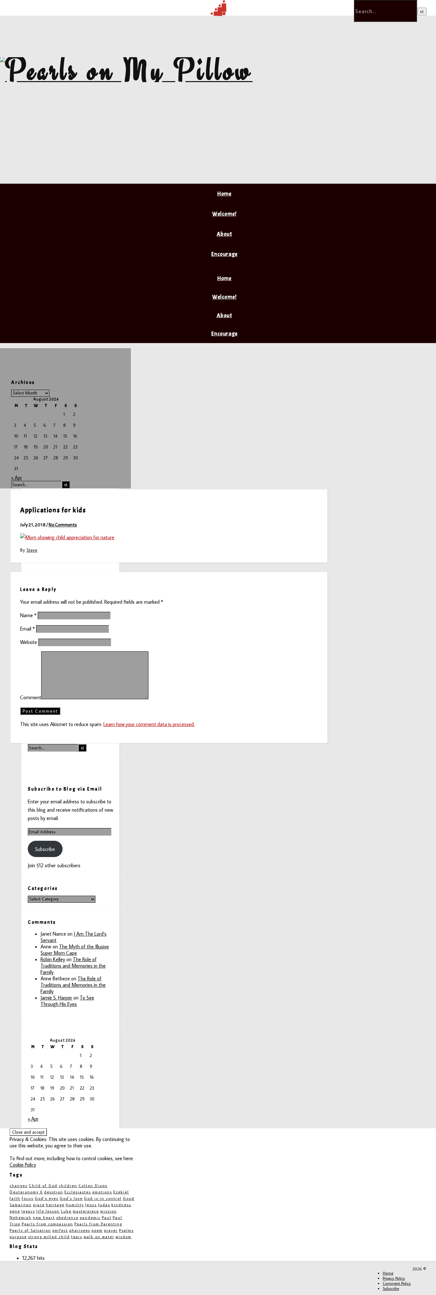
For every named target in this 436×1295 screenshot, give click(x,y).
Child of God (43, 1185)
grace (39, 1204)
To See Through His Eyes (67, 1000)
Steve (32, 550)
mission (108, 1211)
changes (18, 1185)
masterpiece (86, 1211)
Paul (106, 1217)
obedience (67, 1217)
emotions (102, 1192)
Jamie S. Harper (56, 997)
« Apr (16, 477)
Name (28, 615)
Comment (30, 697)
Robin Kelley (53, 959)
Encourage (224, 254)
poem (97, 1230)
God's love (71, 1198)
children (68, 1185)
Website (28, 642)
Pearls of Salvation (30, 1230)
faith (15, 1198)
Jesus (91, 1204)
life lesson (48, 1211)
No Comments (63, 525)
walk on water (99, 1236)
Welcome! (224, 214)
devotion (53, 1192)
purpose (18, 1236)
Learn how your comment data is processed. (149, 724)
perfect (60, 1230)
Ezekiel (121, 1192)
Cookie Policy (23, 1164)
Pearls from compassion (47, 1224)
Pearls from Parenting (98, 1224)
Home (224, 193)
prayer (111, 1230)
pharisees (79, 1230)
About (224, 234)
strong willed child (49, 1236)
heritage (55, 1204)
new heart (44, 1217)
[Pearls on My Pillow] (126, 70)
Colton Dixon (93, 1185)
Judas (104, 1204)
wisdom (124, 1236)
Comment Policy (397, 1283)
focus (28, 1198)
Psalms (126, 1230)
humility (75, 1204)
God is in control (103, 1198)
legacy (28, 1211)
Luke (66, 1211)
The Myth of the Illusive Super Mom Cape (75, 949)
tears (76, 1236)
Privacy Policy (394, 1278)
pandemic (90, 1217)
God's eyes (46, 1198)
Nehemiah (21, 1217)
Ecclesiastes (77, 1192)
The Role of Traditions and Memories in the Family (73, 965)
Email (27, 628)
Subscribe (45, 849)
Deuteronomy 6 (26, 1192)
